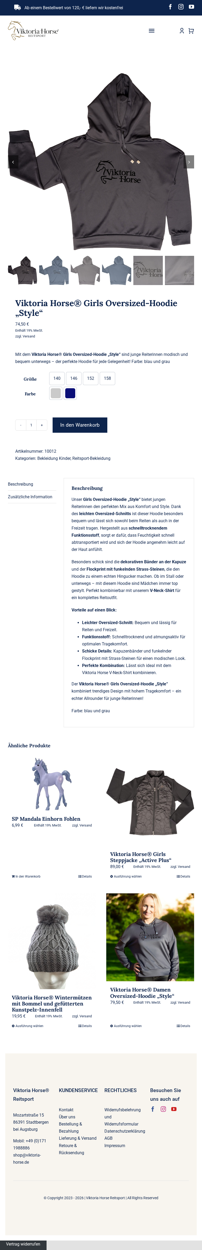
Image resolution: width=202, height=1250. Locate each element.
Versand (29, 336)
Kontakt (66, 1109)
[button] (55, 393)
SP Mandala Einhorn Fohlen (46, 818)
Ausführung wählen (128, 876)
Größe (30, 379)
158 (107, 378)
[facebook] (170, 6)
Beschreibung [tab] (20, 484)
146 (73, 378)
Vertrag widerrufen (23, 1244)
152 (90, 378)
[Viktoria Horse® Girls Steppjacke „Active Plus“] (150, 802)
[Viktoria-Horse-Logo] (33, 22)
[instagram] (181, 6)
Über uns (67, 1116)
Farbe (30, 393)
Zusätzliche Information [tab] (30, 496)
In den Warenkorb (80, 425)
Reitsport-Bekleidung (91, 458)
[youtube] (191, 6)
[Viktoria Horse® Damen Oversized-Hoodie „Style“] (150, 937)
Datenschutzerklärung (124, 1131)
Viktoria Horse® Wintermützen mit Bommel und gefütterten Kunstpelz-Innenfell (52, 1003)
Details (87, 876)
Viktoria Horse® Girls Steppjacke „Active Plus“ (140, 857)
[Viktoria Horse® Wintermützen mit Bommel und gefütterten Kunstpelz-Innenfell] (52, 941)
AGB (108, 1138)
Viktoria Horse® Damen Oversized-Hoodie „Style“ (142, 992)
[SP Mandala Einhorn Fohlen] (52, 784)
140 (56, 378)
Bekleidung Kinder (53, 458)
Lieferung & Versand (78, 1138)
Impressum (114, 1145)
